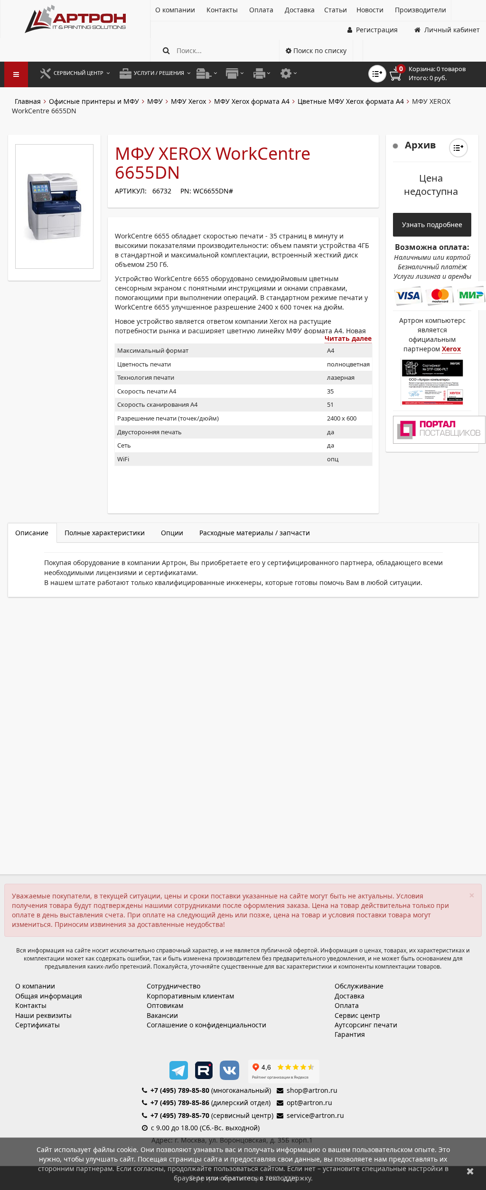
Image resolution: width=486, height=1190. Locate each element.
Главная (28, 101)
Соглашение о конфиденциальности (206, 1024)
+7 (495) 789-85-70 (179, 1115)
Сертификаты (37, 1024)
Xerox (451, 348)
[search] (166, 50)
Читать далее (348, 338)
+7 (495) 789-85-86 (179, 1102)
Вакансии (162, 1015)
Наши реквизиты (43, 1015)
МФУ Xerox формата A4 (252, 101)
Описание (31, 532)
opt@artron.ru (309, 1102)
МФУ (155, 101)
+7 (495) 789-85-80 (179, 1090)
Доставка (349, 995)
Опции (172, 532)
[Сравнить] (458, 147)
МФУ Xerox (188, 101)
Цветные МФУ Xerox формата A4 (351, 101)
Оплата (347, 1005)
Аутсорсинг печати (366, 1024)
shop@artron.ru (312, 1090)
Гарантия (350, 1034)
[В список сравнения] (377, 73)
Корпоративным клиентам (190, 995)
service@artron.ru (315, 1115)
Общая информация (48, 995)
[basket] (434, 73)
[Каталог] (75, 19)
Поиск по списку (318, 50)
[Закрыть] (470, 1170)
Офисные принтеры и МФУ (94, 101)
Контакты (31, 1005)
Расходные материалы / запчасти (254, 532)
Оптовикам (165, 1005)
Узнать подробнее (432, 224)
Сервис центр (357, 1015)
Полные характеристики (105, 532)
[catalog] (16, 74)
